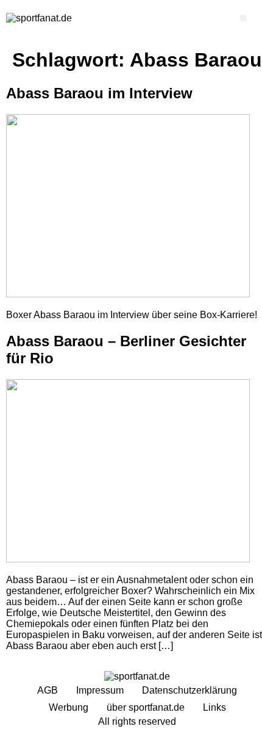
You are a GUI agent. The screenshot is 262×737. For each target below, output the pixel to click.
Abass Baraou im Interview (99, 93)
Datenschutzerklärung (189, 690)
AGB (47, 690)
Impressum (100, 690)
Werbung (68, 707)
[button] (243, 18)
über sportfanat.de (146, 707)
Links (214, 707)
